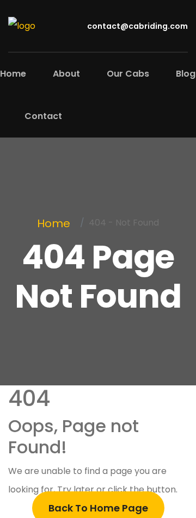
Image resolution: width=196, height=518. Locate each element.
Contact (43, 116)
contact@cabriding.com (136, 26)
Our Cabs (128, 73)
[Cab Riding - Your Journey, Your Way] (21, 25)
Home (13, 73)
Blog (185, 73)
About (66, 73)
